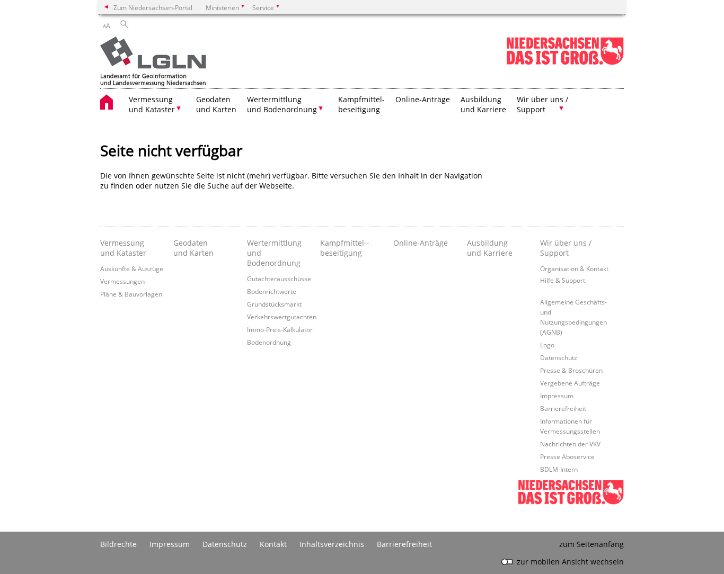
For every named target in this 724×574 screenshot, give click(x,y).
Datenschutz (558, 357)
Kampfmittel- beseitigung (361, 104)
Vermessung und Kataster (123, 248)
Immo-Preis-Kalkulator (280, 329)
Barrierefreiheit (563, 408)
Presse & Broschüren (571, 370)
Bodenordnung (269, 342)
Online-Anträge (422, 99)
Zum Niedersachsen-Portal (152, 7)
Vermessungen (122, 281)
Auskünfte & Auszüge (131, 268)
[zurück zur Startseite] (153, 62)
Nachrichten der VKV (570, 444)
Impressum (556, 395)
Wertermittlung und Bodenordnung (274, 253)
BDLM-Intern (559, 469)
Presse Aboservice (567, 456)
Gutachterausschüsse (279, 278)
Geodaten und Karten (216, 104)
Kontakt (273, 544)
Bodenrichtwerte (271, 291)
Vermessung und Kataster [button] (152, 104)
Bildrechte (118, 544)
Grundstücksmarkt (274, 304)
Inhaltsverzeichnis (331, 544)
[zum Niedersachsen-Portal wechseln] (565, 63)
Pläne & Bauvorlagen (131, 294)
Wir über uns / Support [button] (542, 104)
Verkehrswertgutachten (281, 316)
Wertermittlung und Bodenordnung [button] (282, 104)
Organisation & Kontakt (574, 268)
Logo (547, 344)
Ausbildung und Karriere (483, 104)
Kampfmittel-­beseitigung (344, 248)
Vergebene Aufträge (570, 383)
